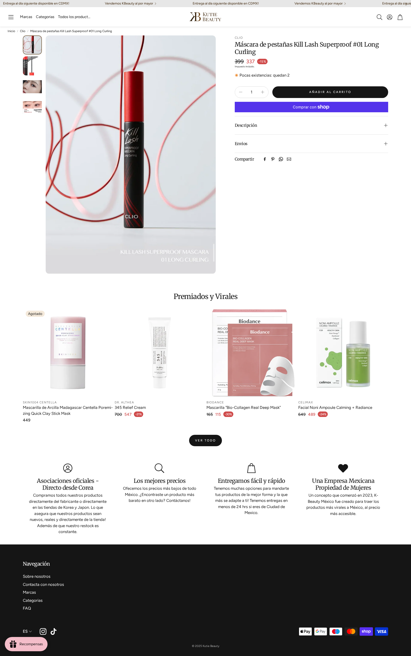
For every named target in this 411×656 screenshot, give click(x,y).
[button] (11, 17)
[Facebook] (265, 159)
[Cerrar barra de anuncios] (406, 3)
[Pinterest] (273, 159)
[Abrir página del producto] (160, 353)
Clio (22, 31)
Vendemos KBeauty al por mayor (129, 3)
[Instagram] (43, 631)
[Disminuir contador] (240, 92)
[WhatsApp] (281, 159)
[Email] (289, 159)
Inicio (11, 31)
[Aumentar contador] (262, 92)
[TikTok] (53, 631)
